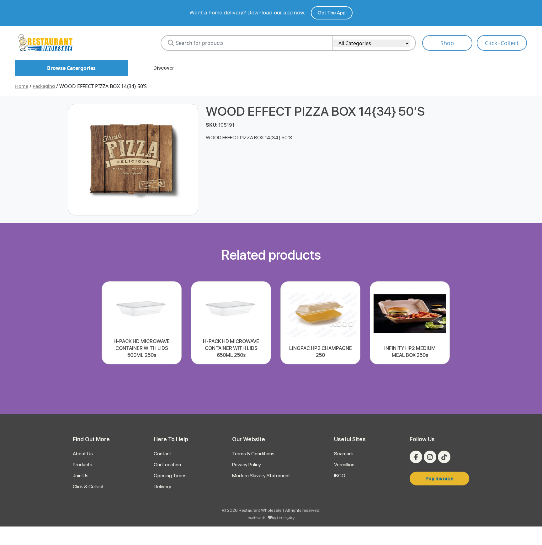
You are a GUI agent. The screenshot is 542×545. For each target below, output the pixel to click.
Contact (162, 454)
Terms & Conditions (253, 454)
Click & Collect (88, 486)
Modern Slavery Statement (261, 476)
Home (21, 86)
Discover (163, 68)
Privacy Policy (246, 465)
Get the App (332, 13)
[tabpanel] (142, 322)
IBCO (339, 476)
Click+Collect (502, 43)
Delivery (162, 486)
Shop (447, 43)
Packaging (44, 86)
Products (82, 465)
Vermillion (344, 465)
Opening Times (170, 476)
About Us (83, 454)
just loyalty (286, 517)
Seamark (343, 454)
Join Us (80, 476)
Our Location (167, 465)
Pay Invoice (439, 478)
